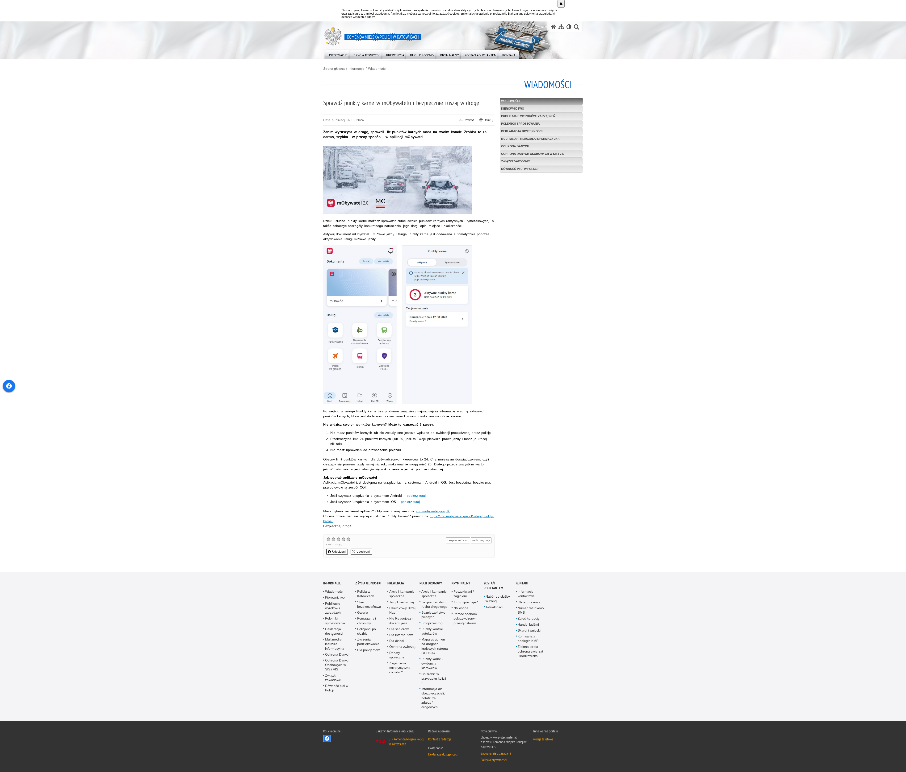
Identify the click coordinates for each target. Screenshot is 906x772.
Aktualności (494, 607)
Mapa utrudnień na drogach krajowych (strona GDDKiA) (434, 646)
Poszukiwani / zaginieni (463, 594)
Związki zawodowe (515, 161)
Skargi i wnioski (529, 630)
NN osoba (460, 608)
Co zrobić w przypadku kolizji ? (433, 678)
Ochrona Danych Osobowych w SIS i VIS (532, 154)
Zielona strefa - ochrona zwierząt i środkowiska (530, 651)
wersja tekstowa (543, 739)
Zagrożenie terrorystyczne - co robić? (401, 667)
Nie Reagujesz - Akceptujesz (401, 620)
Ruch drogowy (430, 583)
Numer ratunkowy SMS (531, 610)
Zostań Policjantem (493, 586)
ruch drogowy (481, 540)
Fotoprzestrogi (432, 623)
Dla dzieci (396, 641)
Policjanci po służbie (366, 631)
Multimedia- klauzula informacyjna (530, 138)
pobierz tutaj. (417, 495)
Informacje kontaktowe (526, 594)
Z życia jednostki (368, 583)
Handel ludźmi (528, 624)
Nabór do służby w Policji (498, 599)
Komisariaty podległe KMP (528, 638)
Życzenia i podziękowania (368, 641)
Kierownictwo (512, 108)
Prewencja (395, 583)
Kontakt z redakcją (439, 739)
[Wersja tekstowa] (568, 27)
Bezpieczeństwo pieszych (433, 615)
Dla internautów (401, 635)
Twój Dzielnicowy (402, 602)
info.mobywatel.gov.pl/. (433, 511)
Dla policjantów (368, 650)
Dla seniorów (399, 629)
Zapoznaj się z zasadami (496, 753)
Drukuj (488, 120)
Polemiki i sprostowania (520, 123)
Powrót (468, 120)
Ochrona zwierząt (402, 647)
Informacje (356, 68)
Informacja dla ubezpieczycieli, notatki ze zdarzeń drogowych (433, 698)
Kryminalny (461, 583)
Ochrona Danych (515, 146)
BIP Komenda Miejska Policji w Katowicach (406, 741)
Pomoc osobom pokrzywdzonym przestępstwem (465, 618)
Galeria (362, 612)
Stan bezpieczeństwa (369, 604)
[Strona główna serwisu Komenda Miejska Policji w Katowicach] (553, 27)
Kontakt (522, 583)
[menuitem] (338, 54)
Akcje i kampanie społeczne (402, 594)
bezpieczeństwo (458, 540)
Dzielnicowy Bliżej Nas (402, 610)
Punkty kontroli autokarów (432, 631)
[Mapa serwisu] (561, 27)
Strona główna (334, 68)
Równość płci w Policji (519, 169)
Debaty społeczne (396, 655)
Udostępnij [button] (339, 551)
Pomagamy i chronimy (366, 620)
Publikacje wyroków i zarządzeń (528, 116)
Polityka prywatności (494, 759)
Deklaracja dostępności (521, 131)
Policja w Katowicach (365, 594)
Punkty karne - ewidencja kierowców (432, 663)
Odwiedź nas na (327, 738)
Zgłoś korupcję (529, 618)
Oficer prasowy (529, 602)
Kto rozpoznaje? (465, 602)
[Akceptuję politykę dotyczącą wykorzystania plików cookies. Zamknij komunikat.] (561, 4)
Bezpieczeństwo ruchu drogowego (434, 604)
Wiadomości (377, 68)
